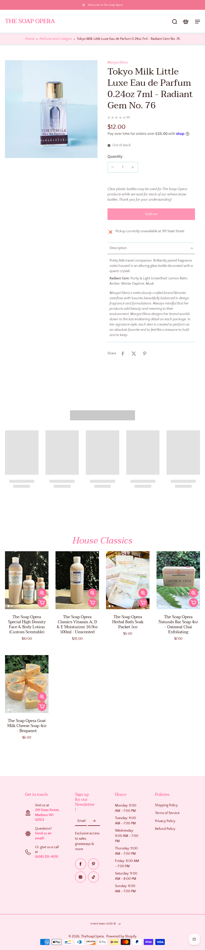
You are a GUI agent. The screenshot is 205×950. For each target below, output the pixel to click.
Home (29, 39)
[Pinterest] (93, 863)
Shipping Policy (166, 805)
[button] (151, 214)
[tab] (9, 606)
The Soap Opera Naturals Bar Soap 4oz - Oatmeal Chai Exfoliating (178, 624)
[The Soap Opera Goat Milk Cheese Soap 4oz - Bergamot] (26, 684)
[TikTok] (93, 877)
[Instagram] (80, 877)
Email (82, 821)
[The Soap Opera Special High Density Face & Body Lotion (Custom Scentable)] (26, 580)
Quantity (115, 156)
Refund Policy (165, 829)
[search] (174, 21)
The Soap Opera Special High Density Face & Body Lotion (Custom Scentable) (27, 624)
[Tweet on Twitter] (133, 353)
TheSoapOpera (92, 936)
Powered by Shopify (121, 936)
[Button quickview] (42, 592)
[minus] (113, 167)
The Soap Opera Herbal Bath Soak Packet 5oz (128, 621)
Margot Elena (118, 62)
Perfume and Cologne (56, 39)
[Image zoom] (51, 109)
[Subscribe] (94, 821)
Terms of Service (167, 813)
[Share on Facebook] (122, 353)
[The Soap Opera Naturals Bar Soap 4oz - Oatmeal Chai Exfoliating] (178, 580)
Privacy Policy (165, 821)
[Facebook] (80, 863)
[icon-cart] (185, 21)
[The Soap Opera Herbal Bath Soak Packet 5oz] (128, 580)
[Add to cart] (42, 602)
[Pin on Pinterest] (144, 353)
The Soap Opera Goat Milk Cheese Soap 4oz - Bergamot (26, 725)
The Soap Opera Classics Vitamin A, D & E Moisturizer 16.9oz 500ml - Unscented (77, 624)
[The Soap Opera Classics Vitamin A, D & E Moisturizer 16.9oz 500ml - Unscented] (77, 580)
